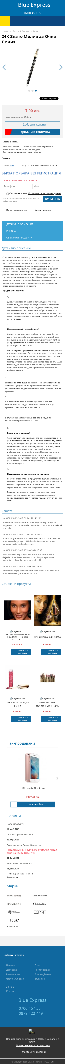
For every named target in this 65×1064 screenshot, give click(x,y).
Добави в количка (23, 652)
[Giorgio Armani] (45, 896)
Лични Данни (43, 974)
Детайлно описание (19, 224)
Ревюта (11, 230)
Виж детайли (35, 804)
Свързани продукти (19, 237)
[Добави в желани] (7, 652)
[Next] (59, 67)
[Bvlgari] (19, 904)
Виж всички (12, 876)
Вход (37, 965)
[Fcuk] (19, 920)
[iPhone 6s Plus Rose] (32, 768)
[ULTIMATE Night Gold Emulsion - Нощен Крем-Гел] (17, 610)
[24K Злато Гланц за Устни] (17, 677)
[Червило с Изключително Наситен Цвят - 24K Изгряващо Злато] (47, 677)
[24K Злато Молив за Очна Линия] (32, 67)
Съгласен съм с (35, 193)
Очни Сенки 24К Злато (47, 637)
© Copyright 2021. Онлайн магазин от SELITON (33, 1061)
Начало (5, 31)
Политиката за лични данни (45, 193)
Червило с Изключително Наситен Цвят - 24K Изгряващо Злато (47, 704)
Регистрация (42, 969)
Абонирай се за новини (21, 873)
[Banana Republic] (19, 896)
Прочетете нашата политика (33, 1045)
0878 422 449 (31, 1013)
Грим (35, 31)
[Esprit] (45, 912)
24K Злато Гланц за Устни (17, 704)
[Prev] (5, 67)
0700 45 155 (32, 13)
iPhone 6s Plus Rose (33, 788)
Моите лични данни (34, 1051)
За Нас (10, 986)
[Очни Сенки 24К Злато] (47, 610)
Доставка (11, 969)
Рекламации (13, 974)
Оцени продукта (43, 209)
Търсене (40, 978)
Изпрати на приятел (16, 209)
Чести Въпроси (15, 978)
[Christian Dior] (45, 904)
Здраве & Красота (21, 31)
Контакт (11, 991)
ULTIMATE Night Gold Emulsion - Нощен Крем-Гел (17, 637)
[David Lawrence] (19, 912)
